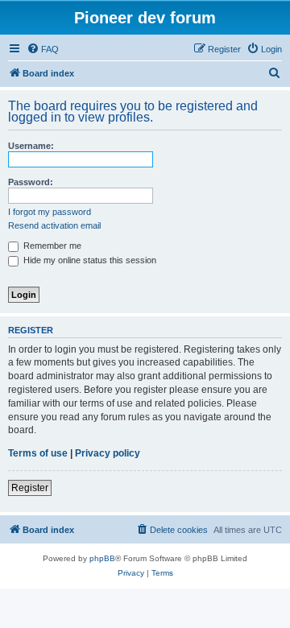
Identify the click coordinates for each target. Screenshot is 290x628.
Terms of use (38, 453)
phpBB (102, 558)
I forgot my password (49, 212)
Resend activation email (54, 225)
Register (29, 488)
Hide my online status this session (88, 260)
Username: (31, 146)
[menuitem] (43, 49)
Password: (30, 182)
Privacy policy (107, 453)
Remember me (51, 245)
